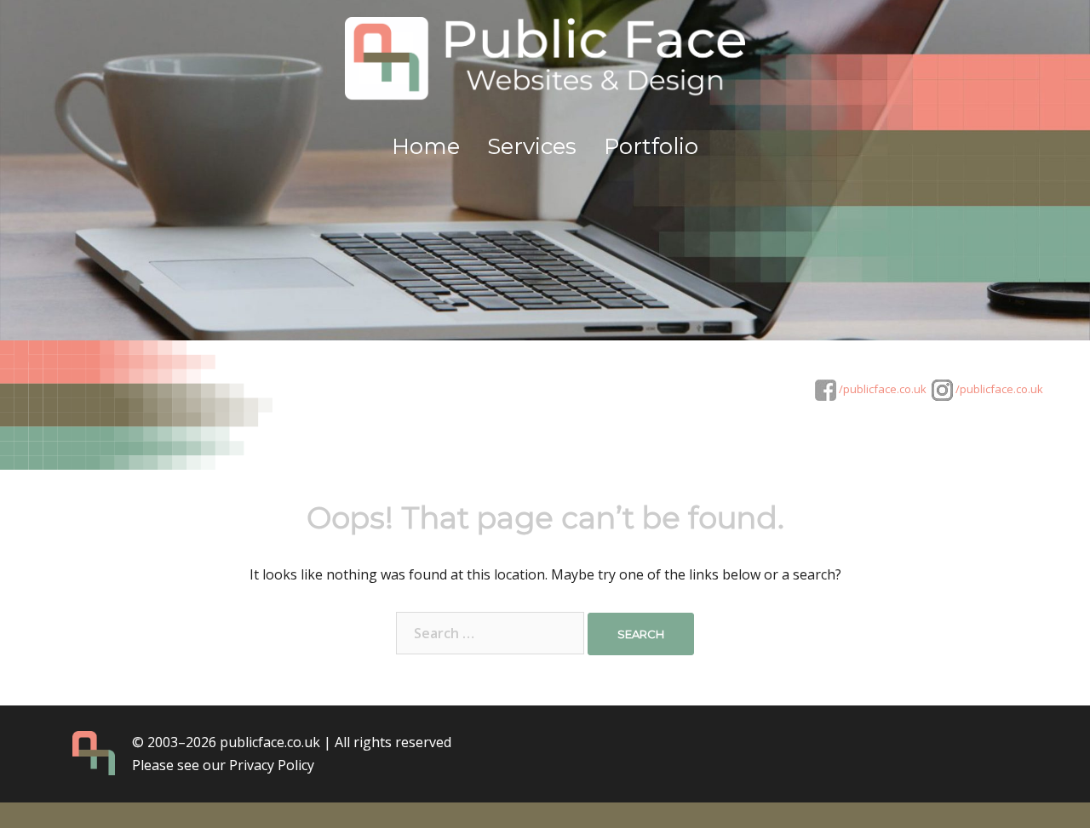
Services (532, 146)
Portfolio (651, 146)
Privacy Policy (271, 765)
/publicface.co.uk (881, 389)
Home (426, 146)
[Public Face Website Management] (545, 64)
